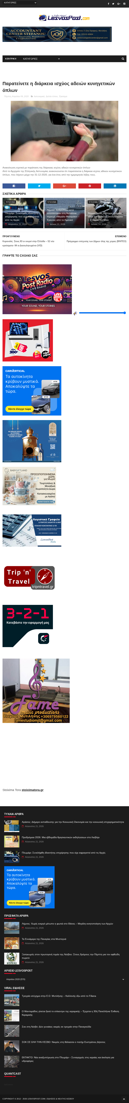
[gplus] (118, 4)
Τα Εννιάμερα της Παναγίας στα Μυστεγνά (44, 939)
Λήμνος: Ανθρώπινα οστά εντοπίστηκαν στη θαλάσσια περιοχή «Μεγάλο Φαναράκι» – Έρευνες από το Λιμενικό (63, 215)
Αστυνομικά (39, 96)
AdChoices (8, 1085)
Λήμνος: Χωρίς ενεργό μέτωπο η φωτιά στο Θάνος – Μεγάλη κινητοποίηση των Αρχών (67, 923)
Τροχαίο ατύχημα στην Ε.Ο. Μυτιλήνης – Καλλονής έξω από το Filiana (59, 996)
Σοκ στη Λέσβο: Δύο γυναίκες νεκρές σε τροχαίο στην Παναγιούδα (56, 1026)
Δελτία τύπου (52, 96)
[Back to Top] (123, 1098)
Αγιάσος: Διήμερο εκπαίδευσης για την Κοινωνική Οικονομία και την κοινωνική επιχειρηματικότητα (73, 822)
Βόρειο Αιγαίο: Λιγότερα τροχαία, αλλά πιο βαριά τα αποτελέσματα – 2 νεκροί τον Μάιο (105, 216)
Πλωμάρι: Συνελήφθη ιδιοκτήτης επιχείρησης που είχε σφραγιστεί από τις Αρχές (22, 216)
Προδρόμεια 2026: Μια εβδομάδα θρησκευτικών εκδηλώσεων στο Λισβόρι (60, 837)
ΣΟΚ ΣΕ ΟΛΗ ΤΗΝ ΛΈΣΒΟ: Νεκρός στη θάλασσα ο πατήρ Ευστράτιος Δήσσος (63, 1042)
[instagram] (124, 4)
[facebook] (108, 4)
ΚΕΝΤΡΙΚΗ (10, 59)
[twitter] (113, 4)
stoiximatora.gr (33, 790)
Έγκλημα (63, 96)
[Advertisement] (42, 47)
